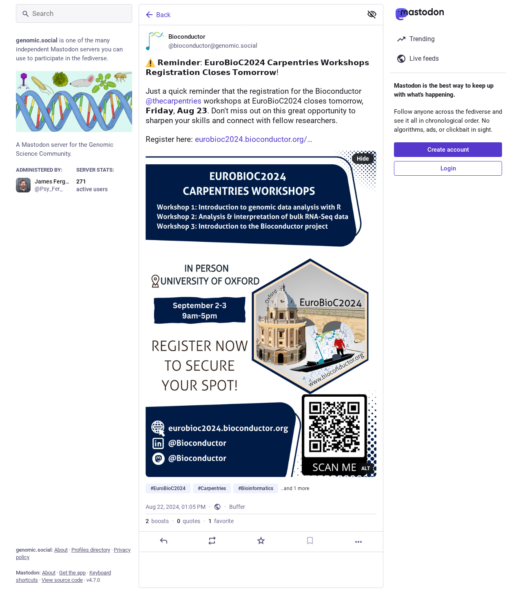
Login (448, 168)
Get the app (72, 573)
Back (163, 15)
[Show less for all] (372, 14)
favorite (221, 521)
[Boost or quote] (212, 541)
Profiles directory (90, 550)
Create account (448, 149)
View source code (62, 580)
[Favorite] (261, 541)
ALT (365, 468)
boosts (157, 521)
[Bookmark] (310, 541)
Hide (363, 158)
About (61, 550)
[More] (358, 542)
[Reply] (163, 541)
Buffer (237, 507)
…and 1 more (295, 488)
